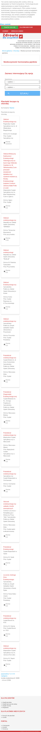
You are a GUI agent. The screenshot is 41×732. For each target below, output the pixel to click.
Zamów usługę (9, 27)
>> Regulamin (4, 707)
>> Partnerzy (4, 729)
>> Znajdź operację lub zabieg (9, 704)
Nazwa (12, 108)
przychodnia (10, 234)
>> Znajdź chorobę (6, 705)
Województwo (8, 79)
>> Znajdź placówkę (6, 702)
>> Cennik (3, 717)
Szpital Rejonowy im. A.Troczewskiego (8, 301)
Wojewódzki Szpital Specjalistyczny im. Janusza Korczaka (9, 653)
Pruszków (11, 335)
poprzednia (5, 674)
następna (4, 676)
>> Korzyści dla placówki (7, 715)
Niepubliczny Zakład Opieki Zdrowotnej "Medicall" (9, 257)
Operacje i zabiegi (17, 31)
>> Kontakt (4, 727)
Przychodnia (11, 266)
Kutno (10, 297)
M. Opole (11, 557)
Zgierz (10, 200)
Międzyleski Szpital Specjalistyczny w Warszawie (9, 439)
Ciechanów (11, 484)
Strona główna (7, 51)
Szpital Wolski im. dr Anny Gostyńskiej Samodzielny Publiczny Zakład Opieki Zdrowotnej (9, 364)
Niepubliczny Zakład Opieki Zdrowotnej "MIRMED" (9, 224)
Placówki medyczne (26, 27)
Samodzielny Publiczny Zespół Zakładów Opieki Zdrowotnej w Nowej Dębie (9, 586)
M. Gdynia (11, 626)
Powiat (6, 84)
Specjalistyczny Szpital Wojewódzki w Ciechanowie (10, 478)
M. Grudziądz (12, 134)
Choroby (5, 31)
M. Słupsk (11, 658)
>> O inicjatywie (5, 725)
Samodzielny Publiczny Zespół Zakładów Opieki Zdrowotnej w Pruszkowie (8, 328)
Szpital (9, 202)
